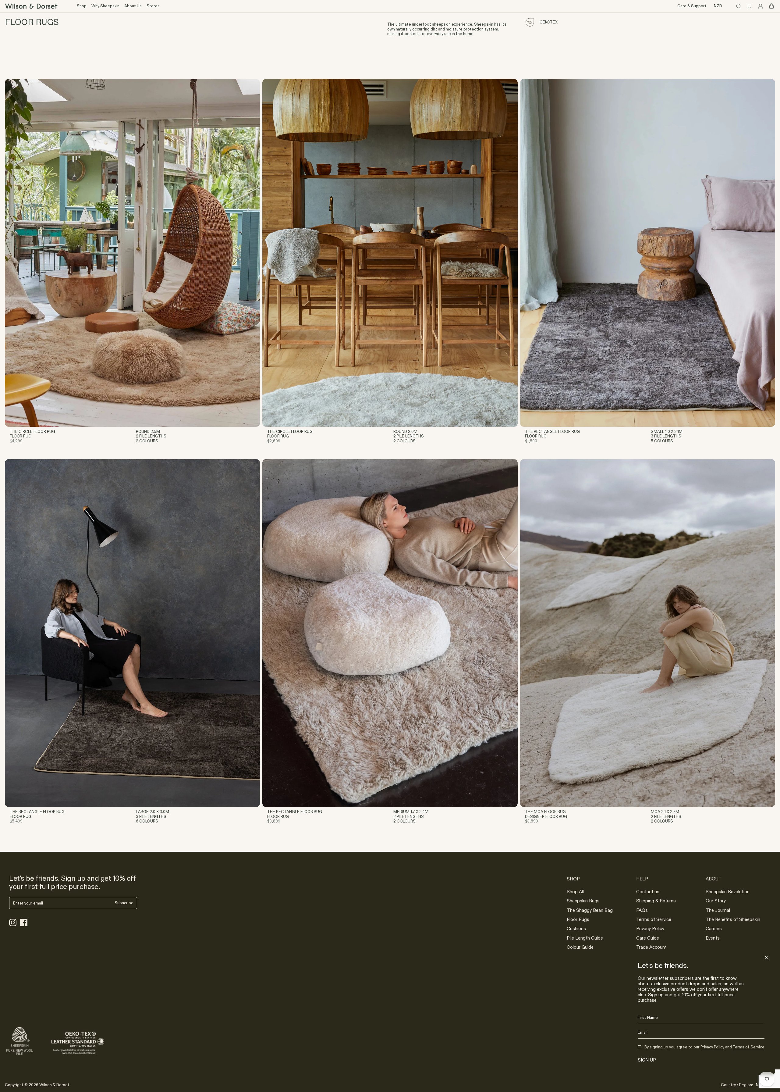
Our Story (716, 901)
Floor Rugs (578, 919)
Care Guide (647, 938)
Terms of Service (653, 919)
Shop (82, 5)
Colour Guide (580, 947)
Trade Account (651, 947)
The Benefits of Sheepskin (733, 919)
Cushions (576, 928)
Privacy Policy (650, 928)
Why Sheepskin (105, 5)
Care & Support (692, 5)
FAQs (642, 910)
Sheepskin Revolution (728, 891)
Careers (714, 928)
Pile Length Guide (585, 938)
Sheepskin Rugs (583, 901)
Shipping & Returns (656, 901)
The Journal (718, 910)
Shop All (575, 891)
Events (713, 938)
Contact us (647, 891)
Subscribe (124, 903)
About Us (133, 5)
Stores (153, 5)
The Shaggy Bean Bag (590, 910)
